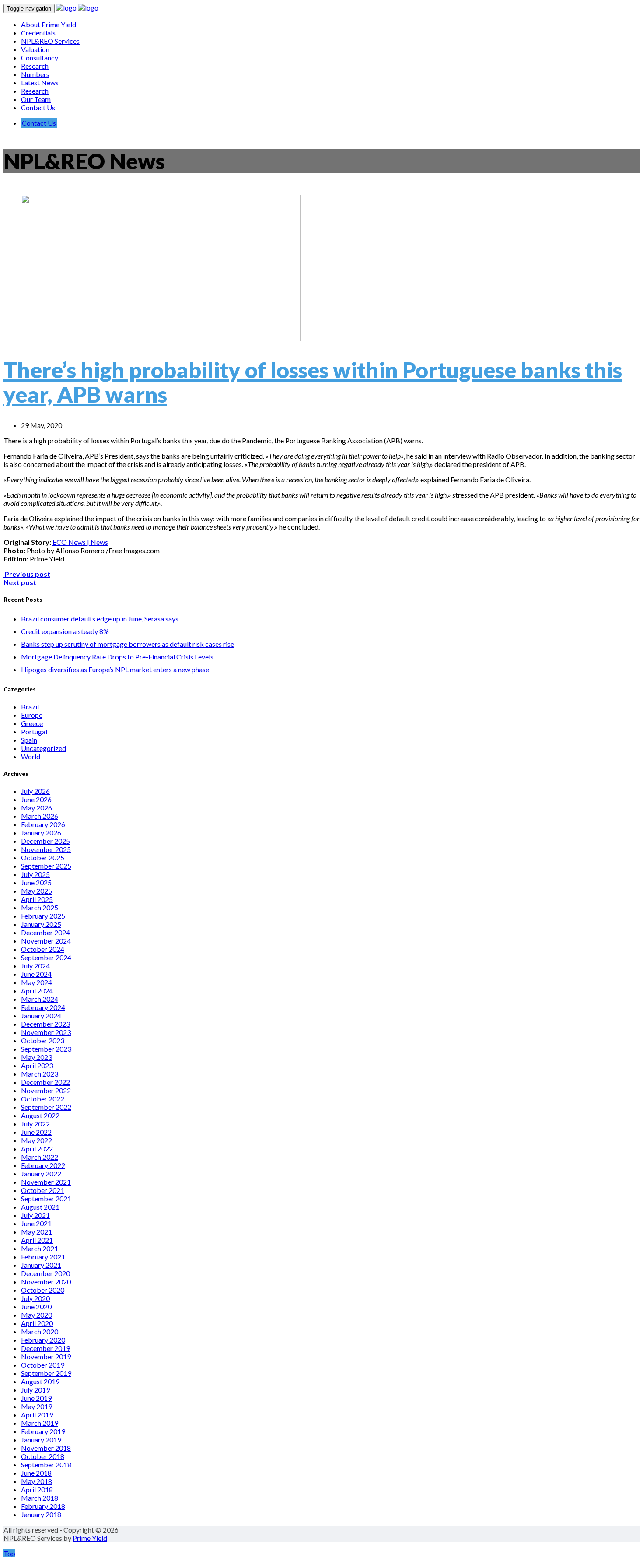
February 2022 (43, 1165)
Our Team (36, 99)
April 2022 (37, 1148)
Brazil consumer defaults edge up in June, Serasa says (99, 618)
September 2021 (46, 1198)
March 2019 (39, 1423)
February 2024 (43, 1007)
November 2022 (46, 1090)
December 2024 (45, 932)
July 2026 (35, 791)
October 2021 (42, 1190)
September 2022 (46, 1107)
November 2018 (46, 1448)
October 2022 (42, 1098)
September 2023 (46, 1049)
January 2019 (41, 1439)
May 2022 (36, 1140)
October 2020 (42, 1290)
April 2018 (37, 1489)
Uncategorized (43, 748)
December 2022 (45, 1082)
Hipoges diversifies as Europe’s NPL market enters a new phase (115, 669)
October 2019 (42, 1365)
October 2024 (42, 949)
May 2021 (36, 1232)
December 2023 (45, 1024)
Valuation (35, 49)
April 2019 (37, 1414)
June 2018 (36, 1473)
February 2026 (43, 824)
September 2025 (46, 866)
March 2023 (39, 1074)
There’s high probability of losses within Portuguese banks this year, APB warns (312, 382)
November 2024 (46, 941)
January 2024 (41, 1015)
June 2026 (36, 799)
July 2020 (35, 1298)
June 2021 (36, 1223)
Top (9, 1553)
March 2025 (39, 907)
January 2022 (41, 1173)
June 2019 (36, 1398)
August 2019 (40, 1381)
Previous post (26, 574)
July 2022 (35, 1123)
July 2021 (35, 1215)
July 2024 (35, 965)
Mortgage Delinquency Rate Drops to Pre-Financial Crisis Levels (117, 656)
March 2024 (39, 999)
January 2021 (41, 1265)
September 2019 (46, 1373)
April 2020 (37, 1323)
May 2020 (36, 1315)
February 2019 (43, 1431)
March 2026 (39, 816)
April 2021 (37, 1240)
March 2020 (39, 1331)
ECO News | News (80, 542)
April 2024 (37, 990)
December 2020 (45, 1273)
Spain (29, 740)
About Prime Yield (48, 24)
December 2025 (45, 841)
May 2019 (36, 1406)
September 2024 (46, 957)
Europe (31, 715)
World (30, 756)
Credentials (38, 32)
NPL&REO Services (50, 41)
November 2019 (46, 1356)
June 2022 (36, 1132)
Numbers (35, 74)
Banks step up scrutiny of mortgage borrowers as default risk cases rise (127, 644)
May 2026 (36, 807)
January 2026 (41, 832)
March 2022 (39, 1157)
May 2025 (36, 891)
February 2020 (43, 1340)
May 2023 (36, 1057)
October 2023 (42, 1040)
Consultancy (39, 57)
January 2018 (41, 1514)
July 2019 (35, 1390)
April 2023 (37, 1065)
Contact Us (38, 107)
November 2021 (46, 1182)
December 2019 (45, 1348)
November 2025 (46, 849)
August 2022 (40, 1115)
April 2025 (37, 899)
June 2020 (36, 1306)
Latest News (40, 82)
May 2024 (36, 982)
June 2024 (36, 974)
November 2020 (46, 1281)
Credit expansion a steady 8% (65, 631)
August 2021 (40, 1207)
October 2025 (42, 857)
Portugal (34, 731)
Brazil (30, 706)
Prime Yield (90, 1538)
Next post (20, 582)
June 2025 (36, 882)
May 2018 (36, 1481)
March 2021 (39, 1248)
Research (35, 66)
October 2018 (42, 1456)
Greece (32, 723)
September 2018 (46, 1464)
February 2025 (43, 916)
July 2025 (35, 874)
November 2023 (46, 1032)
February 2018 (43, 1506)
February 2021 (43, 1256)
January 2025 (41, 924)
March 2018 (39, 1498)
